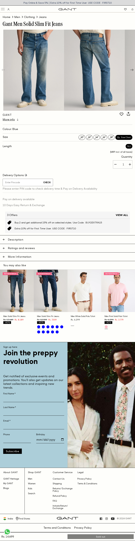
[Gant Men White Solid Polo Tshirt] (72, 323)
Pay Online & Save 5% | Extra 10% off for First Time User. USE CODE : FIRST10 (67, 2)
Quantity (126, 156)
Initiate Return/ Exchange (60, 507)
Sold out (100, 536)
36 (104, 137)
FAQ (55, 501)
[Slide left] (3, 70)
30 (82, 137)
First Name (9, 393)
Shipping (57, 483)
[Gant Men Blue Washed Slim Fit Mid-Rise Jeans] (57, 326)
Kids (30, 488)
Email (7, 421)
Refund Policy (60, 496)
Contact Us (59, 479)
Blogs (6, 488)
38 (111, 137)
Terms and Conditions (57, 527)
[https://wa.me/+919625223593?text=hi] (7, 534)
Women (32, 483)
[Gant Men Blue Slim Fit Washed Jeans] (43, 326)
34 (96, 137)
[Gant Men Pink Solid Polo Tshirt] (106, 326)
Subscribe (12, 451)
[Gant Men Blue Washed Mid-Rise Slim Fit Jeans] (48, 332)
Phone (6, 434)
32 (89, 137)
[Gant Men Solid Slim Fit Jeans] (38, 326)
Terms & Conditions (87, 483)
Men (17, 17)
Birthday (40, 434)
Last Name (9, 407)
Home (6, 17)
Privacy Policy (84, 479)
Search (31, 493)
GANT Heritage (11, 479)
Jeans (43, 17)
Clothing (29, 17)
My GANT (8, 483)
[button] (3, 9)
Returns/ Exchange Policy (62, 489)
